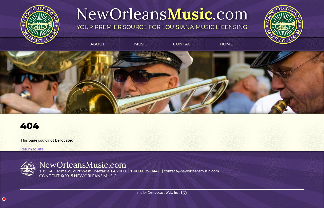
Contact (183, 43)
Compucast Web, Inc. (164, 192)
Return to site (32, 148)
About (97, 43)
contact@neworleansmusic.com (191, 170)
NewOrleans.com (162, 17)
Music (140, 43)
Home (226, 43)
